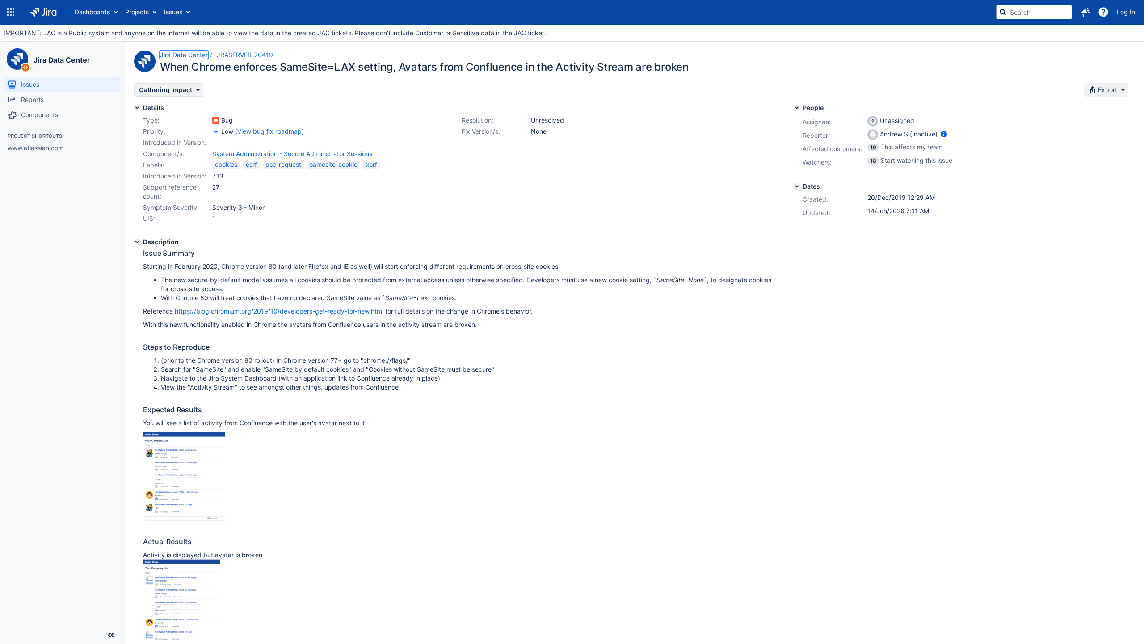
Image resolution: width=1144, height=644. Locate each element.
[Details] (137, 108)
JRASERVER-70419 (245, 55)
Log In (1126, 12)
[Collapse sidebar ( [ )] (110, 635)
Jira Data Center (62, 60)
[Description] (137, 242)
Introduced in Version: (174, 176)
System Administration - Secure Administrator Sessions (292, 153)
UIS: (149, 218)
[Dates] (797, 186)
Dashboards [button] (92, 12)
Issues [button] (173, 12)
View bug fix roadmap (269, 131)
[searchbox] (1034, 12)
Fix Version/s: (481, 131)
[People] (797, 108)
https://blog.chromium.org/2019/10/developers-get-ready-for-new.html (279, 311)
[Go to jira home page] (43, 12)
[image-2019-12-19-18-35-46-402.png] (184, 519)
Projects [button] (137, 12)
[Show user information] (943, 134)
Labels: (153, 165)
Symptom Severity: (171, 207)
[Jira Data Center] (17, 59)
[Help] (1103, 12)
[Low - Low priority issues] (215, 131)
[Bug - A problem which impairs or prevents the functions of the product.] (215, 120)
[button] (10, 12)
